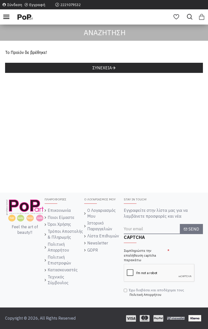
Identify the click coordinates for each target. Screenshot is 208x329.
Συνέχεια (102, 67)
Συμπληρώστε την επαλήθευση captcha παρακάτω (140, 255)
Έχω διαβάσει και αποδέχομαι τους (156, 292)
